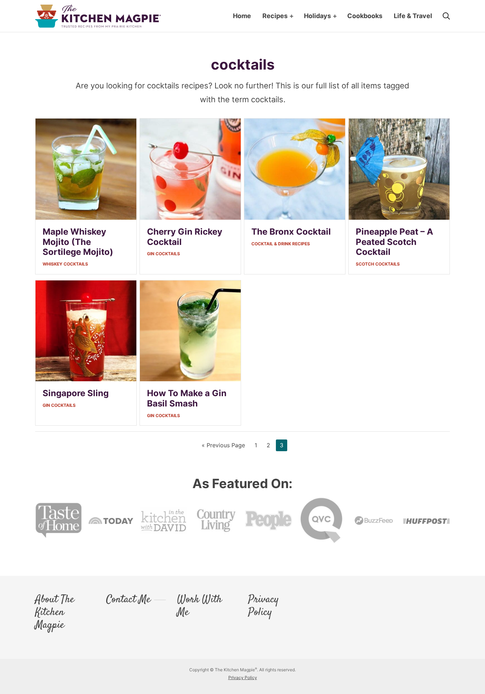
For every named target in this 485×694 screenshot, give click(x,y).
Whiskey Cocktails (65, 264)
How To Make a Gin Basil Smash (187, 398)
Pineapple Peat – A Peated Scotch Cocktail (394, 241)
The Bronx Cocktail (291, 231)
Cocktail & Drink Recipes (280, 243)
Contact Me (128, 600)
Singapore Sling (76, 393)
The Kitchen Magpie (98, 16)
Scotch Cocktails (378, 264)
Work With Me (199, 606)
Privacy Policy (263, 606)
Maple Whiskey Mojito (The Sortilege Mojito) (78, 241)
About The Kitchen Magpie (54, 613)
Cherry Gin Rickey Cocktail (184, 236)
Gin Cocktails (163, 253)
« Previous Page (223, 446)
